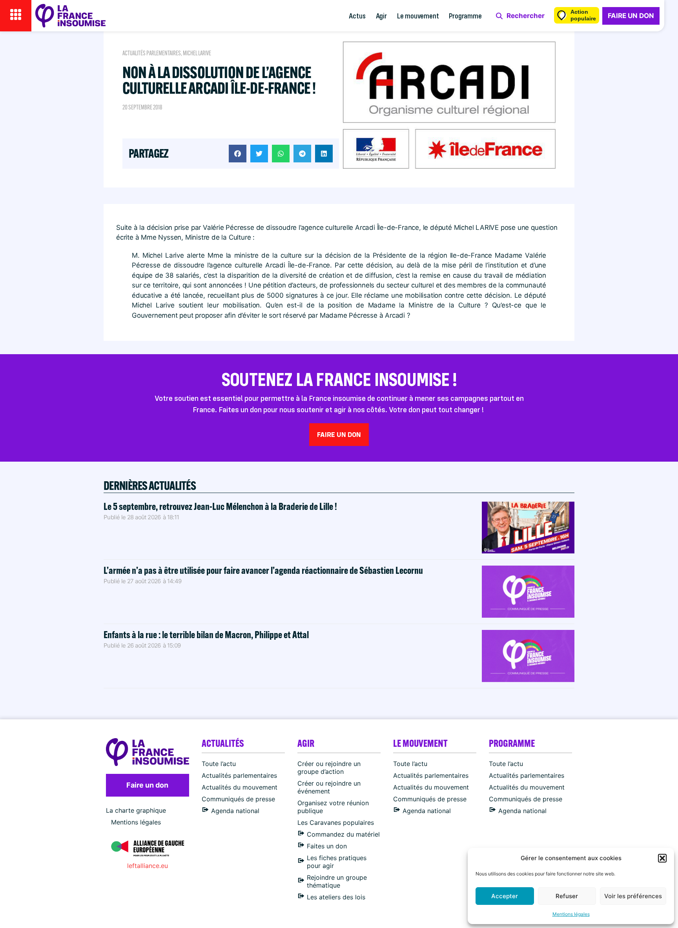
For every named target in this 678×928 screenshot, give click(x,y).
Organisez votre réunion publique (333, 807)
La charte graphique (136, 810)
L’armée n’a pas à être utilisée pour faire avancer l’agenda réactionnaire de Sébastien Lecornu (263, 570)
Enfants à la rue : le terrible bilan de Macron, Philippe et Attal (206, 634)
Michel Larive (197, 53)
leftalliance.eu (147, 866)
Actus (357, 15)
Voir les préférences (633, 896)
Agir (381, 15)
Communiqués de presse (238, 799)
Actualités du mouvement (239, 787)
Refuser (567, 896)
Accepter (504, 896)
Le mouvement (418, 15)
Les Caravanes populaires (335, 822)
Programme (465, 15)
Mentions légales (571, 914)
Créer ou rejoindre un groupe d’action (329, 767)
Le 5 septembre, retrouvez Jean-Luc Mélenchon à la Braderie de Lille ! (220, 506)
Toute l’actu (219, 764)
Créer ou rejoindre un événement (329, 787)
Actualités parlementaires (151, 53)
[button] (662, 858)
